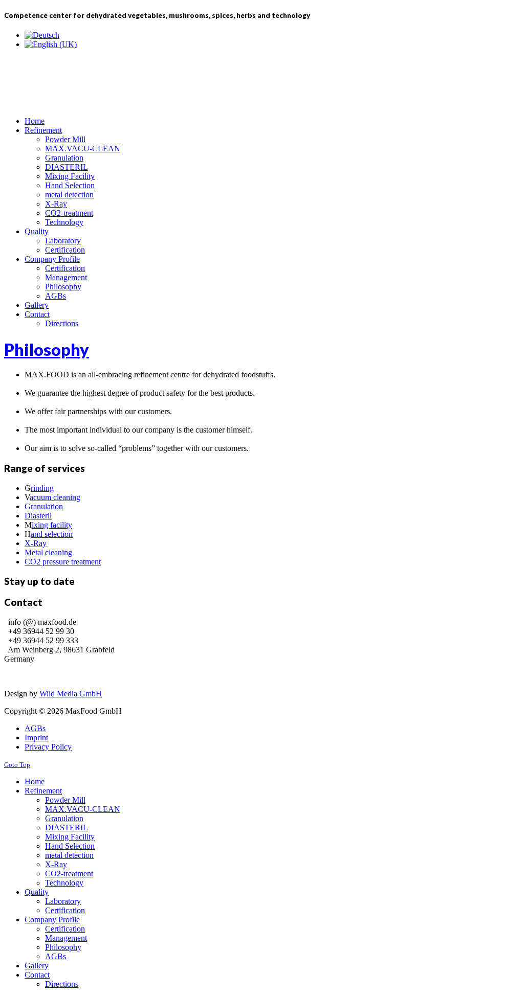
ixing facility (52, 524)
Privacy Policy (48, 746)
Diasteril (38, 515)
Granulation (44, 506)
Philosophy (46, 349)
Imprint (36, 737)
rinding (42, 488)
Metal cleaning (48, 552)
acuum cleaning (55, 497)
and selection (52, 534)
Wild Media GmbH (70, 693)
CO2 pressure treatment (63, 561)
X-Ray (36, 543)
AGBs (35, 728)
